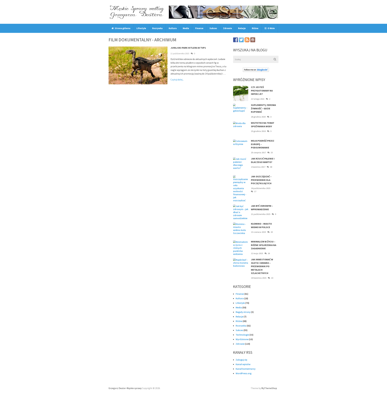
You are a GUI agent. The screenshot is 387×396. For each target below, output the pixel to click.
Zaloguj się (241, 359)
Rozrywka (157, 28)
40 (271, 167)
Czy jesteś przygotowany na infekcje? (262, 90)
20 (272, 232)
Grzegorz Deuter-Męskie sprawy (125, 388)
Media (186, 28)
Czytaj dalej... (177, 79)
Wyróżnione (242, 339)
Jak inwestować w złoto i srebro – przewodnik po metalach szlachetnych (262, 266)
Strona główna (122, 28)
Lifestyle (141, 28)
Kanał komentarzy (245, 368)
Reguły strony (243, 311)
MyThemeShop (269, 388)
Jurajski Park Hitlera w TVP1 (188, 47)
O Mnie (271, 28)
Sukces (213, 28)
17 (255, 191)
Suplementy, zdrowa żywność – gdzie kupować (263, 108)
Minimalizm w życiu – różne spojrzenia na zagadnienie (263, 245)
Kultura (173, 28)
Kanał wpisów (243, 364)
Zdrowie (227, 28)
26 (269, 253)
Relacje (242, 28)
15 (272, 152)
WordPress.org (243, 373)
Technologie (242, 334)
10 (272, 278)
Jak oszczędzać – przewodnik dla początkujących (261, 180)
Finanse (199, 28)
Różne (255, 28)
